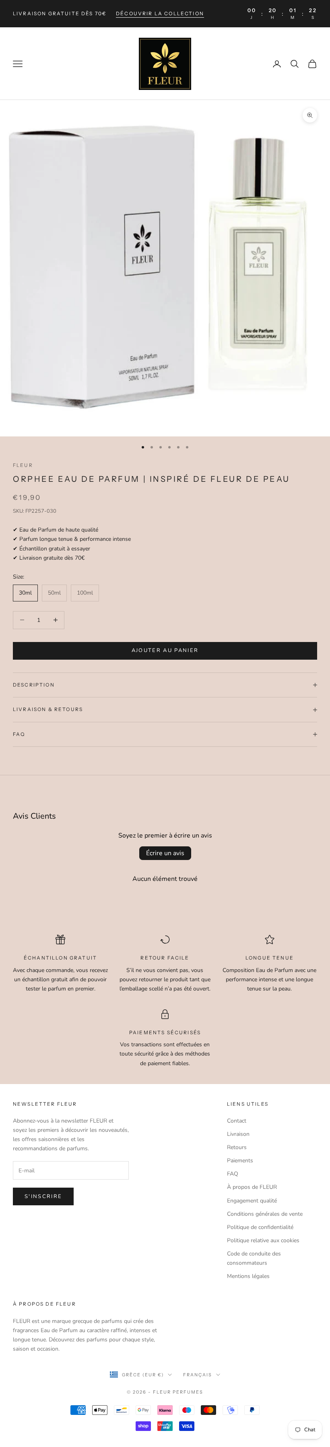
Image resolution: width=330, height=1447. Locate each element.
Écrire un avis (165, 853)
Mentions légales (248, 1276)
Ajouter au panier (165, 650)
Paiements (240, 1160)
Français (197, 1375)
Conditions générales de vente (265, 1214)
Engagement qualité (252, 1200)
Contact (236, 1121)
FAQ (232, 1174)
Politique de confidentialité (260, 1227)
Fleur (23, 465)
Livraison (238, 1134)
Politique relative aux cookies (263, 1240)
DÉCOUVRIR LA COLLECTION (160, 13)
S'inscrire (43, 1196)
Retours (237, 1147)
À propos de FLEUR (252, 1187)
